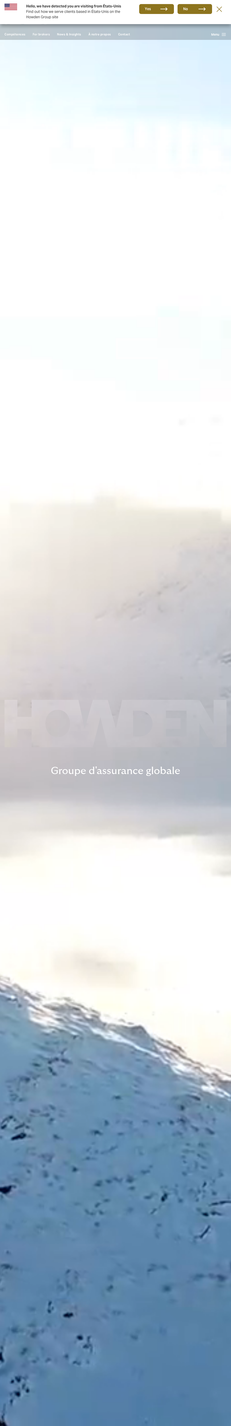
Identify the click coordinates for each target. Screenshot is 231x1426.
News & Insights (69, 34)
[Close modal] (219, 9)
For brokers (41, 34)
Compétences (15, 34)
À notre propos (99, 34)
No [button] (185, 9)
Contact (124, 34)
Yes (148, 9)
